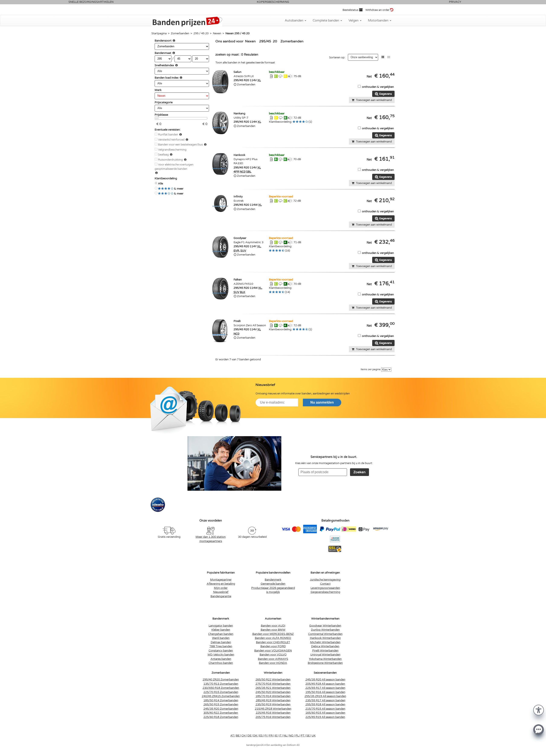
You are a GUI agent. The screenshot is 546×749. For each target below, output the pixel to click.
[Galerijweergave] (388, 57)
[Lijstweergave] (382, 57)
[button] (538, 710)
